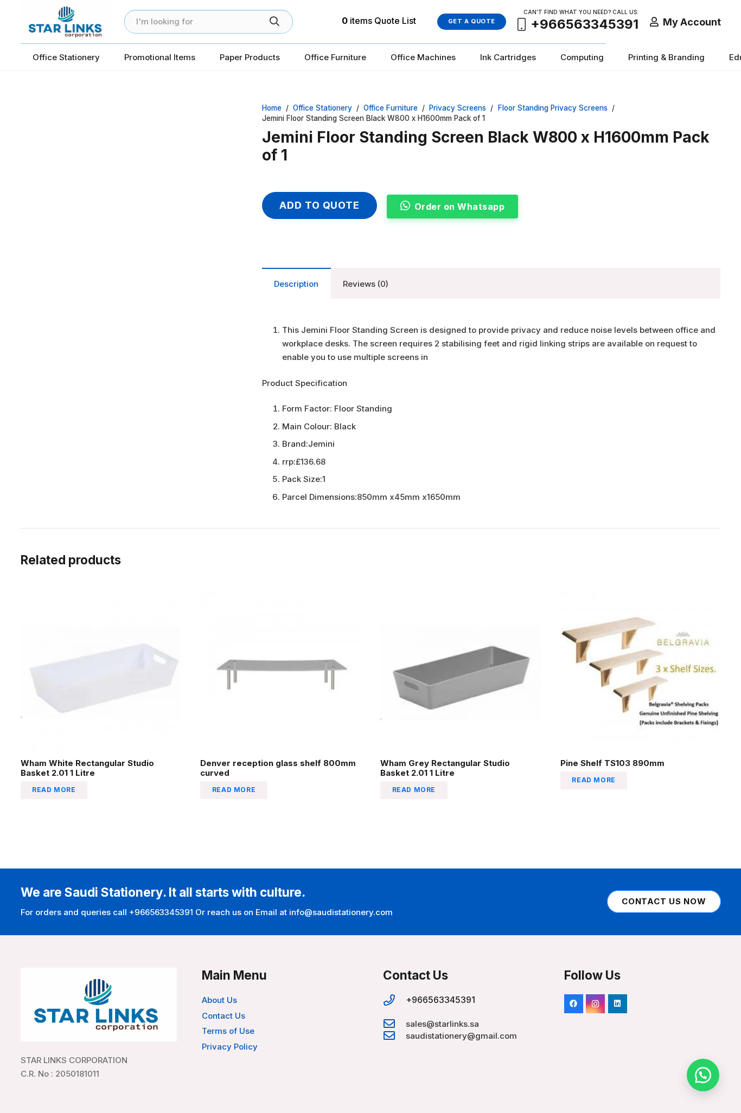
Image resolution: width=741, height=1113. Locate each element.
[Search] (274, 21)
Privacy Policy (230, 1046)
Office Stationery (322, 108)
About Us (219, 1000)
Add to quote (319, 205)
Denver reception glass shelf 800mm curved (278, 768)
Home (272, 108)
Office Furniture (390, 108)
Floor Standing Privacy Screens (553, 108)
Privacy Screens (457, 108)
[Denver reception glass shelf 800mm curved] (280, 598)
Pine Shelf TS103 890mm (612, 763)
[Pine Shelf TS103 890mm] (640, 598)
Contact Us (223, 1016)
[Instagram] (595, 1003)
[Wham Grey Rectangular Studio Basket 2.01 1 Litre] (460, 598)
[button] (221, 119)
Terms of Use (228, 1031)
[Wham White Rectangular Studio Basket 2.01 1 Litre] (101, 598)
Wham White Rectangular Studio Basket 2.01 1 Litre (87, 768)
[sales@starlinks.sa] (394, 1024)
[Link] (67, 21)
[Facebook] (573, 1003)
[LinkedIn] (617, 1003)
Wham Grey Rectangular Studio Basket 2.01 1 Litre (445, 768)
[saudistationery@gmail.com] (394, 1036)
